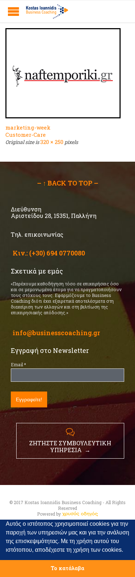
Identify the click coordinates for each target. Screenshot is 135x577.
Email (18, 364)
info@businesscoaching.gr (56, 332)
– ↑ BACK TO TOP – (67, 183)
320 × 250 (51, 141)
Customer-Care (25, 134)
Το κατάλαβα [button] (67, 568)
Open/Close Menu (13, 11)
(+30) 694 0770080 (57, 253)
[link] (80, 514)
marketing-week (27, 127)
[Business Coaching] (46, 11)
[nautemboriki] (67, 73)
